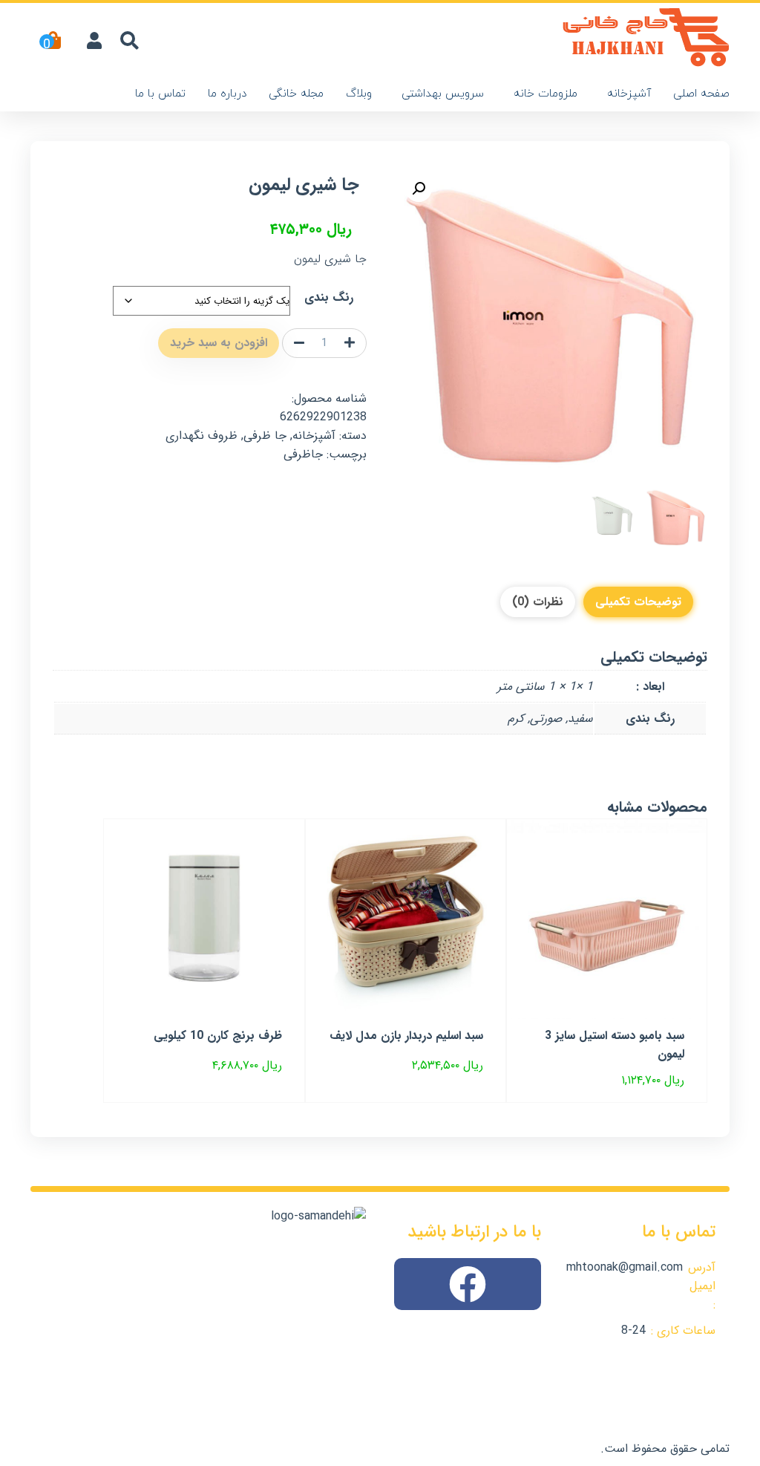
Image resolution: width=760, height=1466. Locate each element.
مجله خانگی (296, 94)
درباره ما (227, 94)
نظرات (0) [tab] (537, 602)
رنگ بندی (328, 297)
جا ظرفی (264, 435)
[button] (418, 188)
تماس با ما (160, 94)
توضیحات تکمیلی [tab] (638, 602)
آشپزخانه (629, 94)
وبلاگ (359, 94)
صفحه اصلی (701, 94)
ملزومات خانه (545, 94)
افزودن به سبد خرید (218, 342)
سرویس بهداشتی (443, 94)
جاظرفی (303, 454)
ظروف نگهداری (202, 435)
